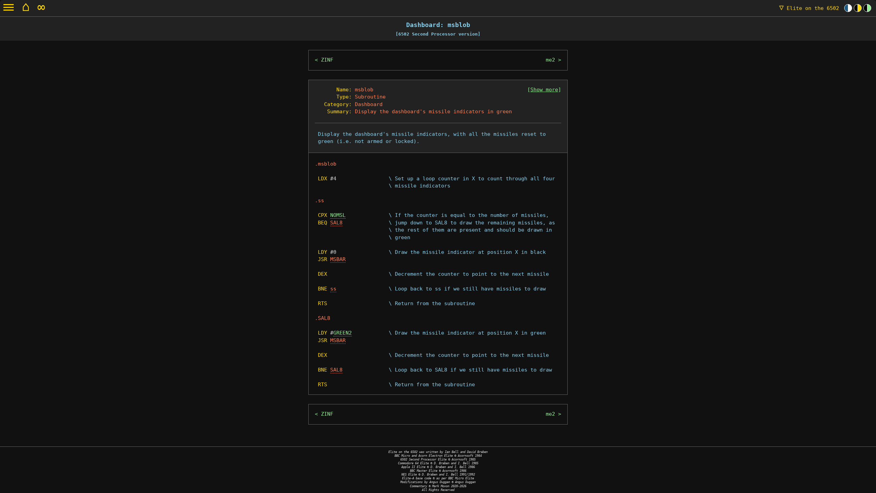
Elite (809, 8)
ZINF (327, 60)
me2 (550, 60)
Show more (544, 90)
